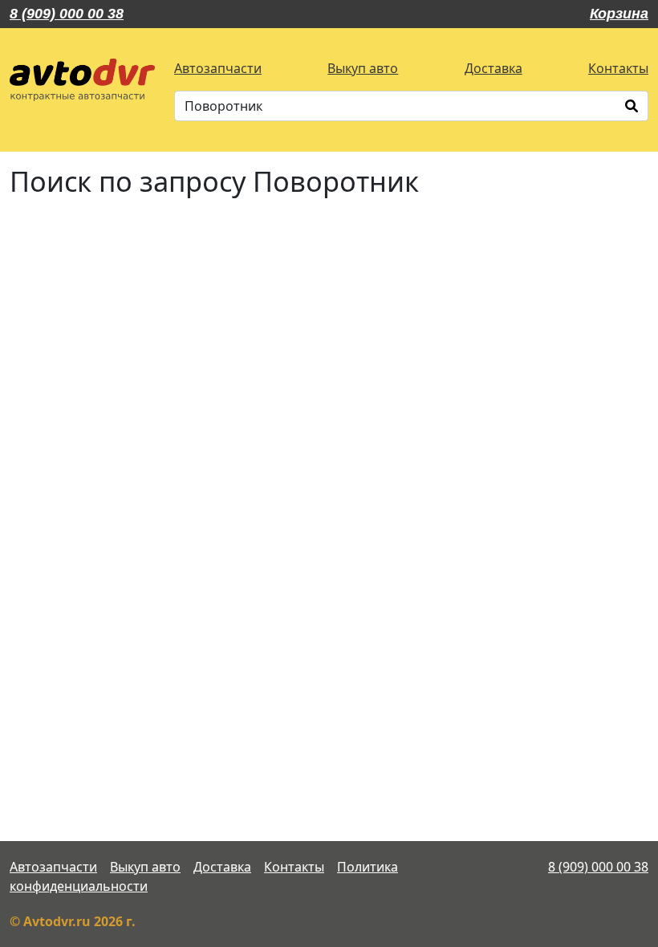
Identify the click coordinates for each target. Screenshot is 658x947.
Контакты (618, 68)
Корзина (619, 14)
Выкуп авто (362, 68)
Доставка (493, 68)
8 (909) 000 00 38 (67, 14)
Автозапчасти (218, 68)
